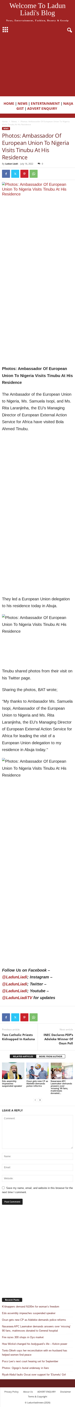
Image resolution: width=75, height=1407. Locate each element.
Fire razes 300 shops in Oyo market (23, 1337)
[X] (15, 174)
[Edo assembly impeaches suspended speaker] (13, 1070)
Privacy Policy (11, 1391)
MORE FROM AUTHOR (50, 1056)
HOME (9, 103)
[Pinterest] (24, 174)
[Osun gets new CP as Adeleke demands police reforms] (37, 1070)
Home (5, 121)
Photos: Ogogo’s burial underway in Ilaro (25, 1367)
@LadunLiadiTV (17, 997)
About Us (28, 1391)
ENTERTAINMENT (45, 103)
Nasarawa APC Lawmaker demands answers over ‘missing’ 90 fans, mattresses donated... (61, 1087)
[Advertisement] (37, 65)
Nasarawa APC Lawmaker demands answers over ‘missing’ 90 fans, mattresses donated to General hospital (36, 1328)
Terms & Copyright (37, 1396)
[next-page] (40, 1100)
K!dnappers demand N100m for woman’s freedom (30, 1306)
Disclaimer (65, 1391)
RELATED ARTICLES (23, 1056)
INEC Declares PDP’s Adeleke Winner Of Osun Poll (58, 1039)
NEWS (22, 103)
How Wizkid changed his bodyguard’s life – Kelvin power (34, 1343)
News (14, 121)
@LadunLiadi (14, 977)
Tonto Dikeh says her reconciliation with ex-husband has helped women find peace (34, 1352)
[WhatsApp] (34, 174)
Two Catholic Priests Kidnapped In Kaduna (18, 1037)
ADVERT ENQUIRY (43, 108)
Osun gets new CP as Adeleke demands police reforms (37, 1083)
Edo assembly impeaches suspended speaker (12, 1083)
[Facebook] (6, 174)
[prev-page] (35, 1100)
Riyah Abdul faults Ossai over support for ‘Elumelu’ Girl (34, 1374)
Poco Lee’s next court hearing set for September (30, 1361)
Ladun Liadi (11, 163)
